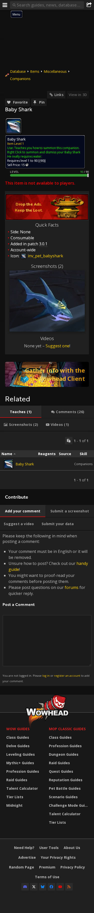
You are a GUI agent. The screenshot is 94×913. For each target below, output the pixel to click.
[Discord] (25, 886)
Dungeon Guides (63, 754)
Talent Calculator (22, 788)
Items (34, 71)
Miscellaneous (55, 71)
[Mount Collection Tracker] (47, 374)
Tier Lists (14, 796)
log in (46, 675)
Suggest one (57, 346)
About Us (72, 847)
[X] (34, 886)
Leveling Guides (20, 754)
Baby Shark (25, 464)
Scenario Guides (63, 796)
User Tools (49, 847)
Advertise (27, 857)
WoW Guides (18, 728)
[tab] (20, 412)
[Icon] (13, 126)
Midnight (14, 805)
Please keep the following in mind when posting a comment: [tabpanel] (46, 608)
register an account (67, 675)
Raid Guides (16, 779)
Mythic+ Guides (20, 762)
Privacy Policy (72, 867)
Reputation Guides (65, 779)
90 (42, 161)
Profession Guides (22, 771)
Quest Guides (61, 771)
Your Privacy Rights (58, 857)
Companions (20, 78)
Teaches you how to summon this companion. (46, 148)
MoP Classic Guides (67, 728)
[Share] (89, 5)
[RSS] (69, 886)
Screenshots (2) (47, 266)
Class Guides (17, 737)
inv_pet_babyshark (45, 256)
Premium (47, 867)
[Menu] (5, 5)
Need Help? (24, 847)
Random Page (21, 867)
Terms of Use (47, 876)
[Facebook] (51, 886)
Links (58, 94)
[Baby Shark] (8, 464)
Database (18, 71)
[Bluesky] (42, 886)
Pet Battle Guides (65, 788)
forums (71, 587)
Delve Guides (18, 745)
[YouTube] (60, 886)
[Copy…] (68, 440)
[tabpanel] (47, 460)
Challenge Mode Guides (69, 805)
